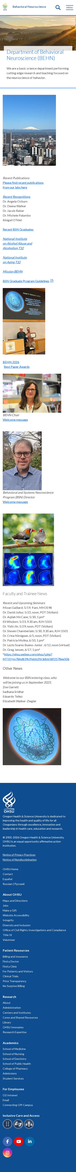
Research (9, 996)
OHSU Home (10, 869)
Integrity (8, 920)
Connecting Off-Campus (18, 1105)
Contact (8, 874)
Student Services (13, 1078)
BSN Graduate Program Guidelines (26, 281)
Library (7, 1022)
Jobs (5, 905)
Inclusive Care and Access (21, 1115)
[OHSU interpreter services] (29, 1128)
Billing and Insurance (15, 956)
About (7, 1002)
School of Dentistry (14, 1058)
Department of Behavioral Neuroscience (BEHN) (35, 54)
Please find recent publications (23, 182)
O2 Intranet (10, 1095)
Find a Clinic (10, 966)
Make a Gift (10, 910)
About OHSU (12, 894)
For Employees (13, 1089)
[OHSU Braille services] (8, 1128)
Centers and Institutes (17, 1012)
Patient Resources (16, 950)
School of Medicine (14, 1048)
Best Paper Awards (17, 366)
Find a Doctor (11, 961)
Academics (11, 1043)
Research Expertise (15, 1032)
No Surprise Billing (14, 986)
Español (7, 879)
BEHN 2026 (11, 362)
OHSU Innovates (13, 1027)
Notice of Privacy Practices (19, 854)
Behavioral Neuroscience (29, 6)
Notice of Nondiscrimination (20, 859)
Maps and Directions (15, 900)
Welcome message (15, 419)
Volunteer (9, 939)
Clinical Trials (11, 976)
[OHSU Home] (6, 7)
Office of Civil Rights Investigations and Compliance (34, 930)
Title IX (7, 935)
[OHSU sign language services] (18, 1128)
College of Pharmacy (15, 1068)
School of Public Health (17, 1063)
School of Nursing (13, 1054)
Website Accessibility (16, 915)
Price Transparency (14, 981)
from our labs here (15, 187)
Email (6, 1100)
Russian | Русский (14, 884)
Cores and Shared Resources (20, 1017)
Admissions (10, 1073)
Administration (12, 1007)
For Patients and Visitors (18, 971)
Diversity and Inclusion (16, 925)
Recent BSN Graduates (18, 229)
